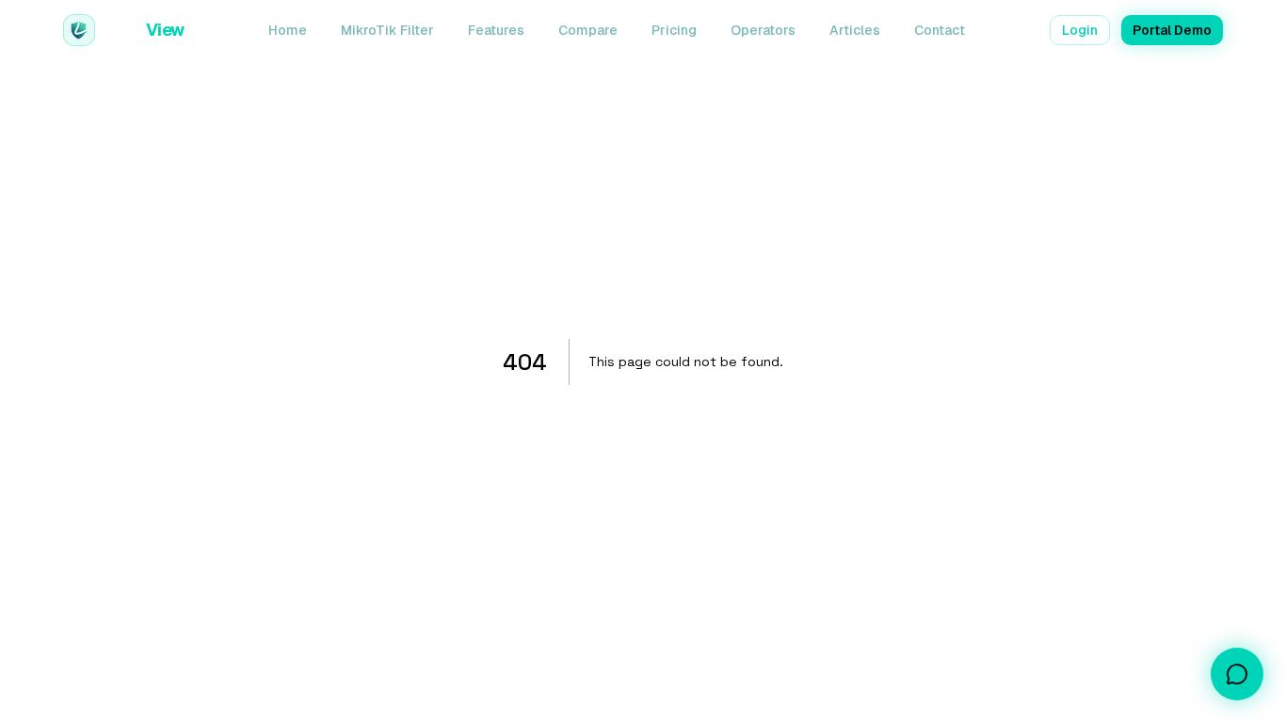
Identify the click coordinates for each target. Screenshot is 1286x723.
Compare (588, 30)
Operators (763, 30)
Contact (939, 30)
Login (1080, 30)
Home (287, 30)
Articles (854, 30)
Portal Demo (1172, 30)
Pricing (674, 30)
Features (496, 30)
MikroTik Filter (387, 30)
